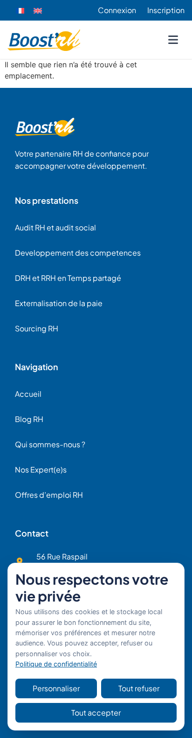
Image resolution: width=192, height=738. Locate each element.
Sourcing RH (36, 328)
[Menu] (173, 39)
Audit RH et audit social (55, 227)
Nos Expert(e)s (41, 469)
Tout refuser (138, 688)
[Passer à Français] (20, 10)
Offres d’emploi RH (49, 495)
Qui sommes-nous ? (50, 444)
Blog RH (29, 419)
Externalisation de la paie (59, 303)
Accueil (28, 394)
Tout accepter (96, 712)
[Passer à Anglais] (38, 10)
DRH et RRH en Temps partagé (68, 278)
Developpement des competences (78, 253)
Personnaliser (56, 688)
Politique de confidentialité (56, 664)
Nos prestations (46, 200)
